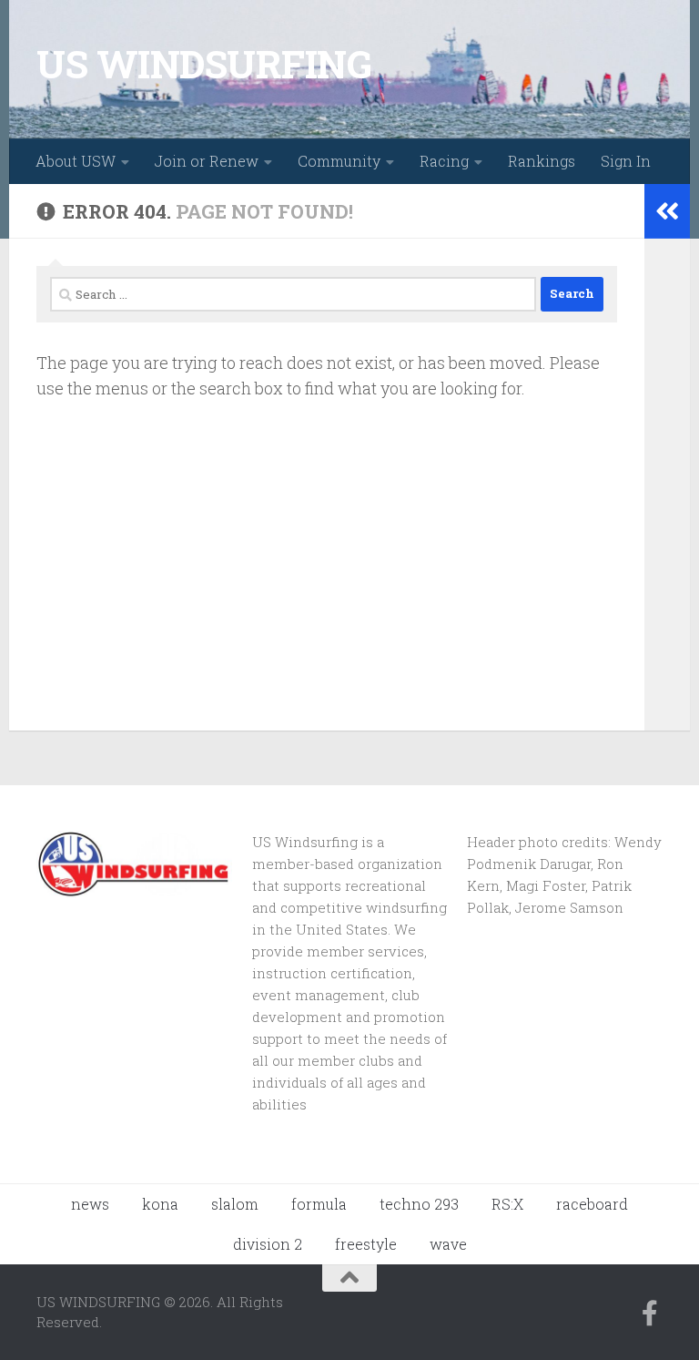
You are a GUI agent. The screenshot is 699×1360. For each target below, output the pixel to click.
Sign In (626, 160)
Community (339, 160)
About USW (75, 160)
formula (319, 1203)
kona (160, 1203)
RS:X (507, 1203)
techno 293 (419, 1203)
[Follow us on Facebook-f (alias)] (650, 1313)
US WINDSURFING (203, 63)
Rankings (541, 160)
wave (448, 1243)
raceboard (592, 1203)
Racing (444, 160)
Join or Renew (206, 160)
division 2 (267, 1243)
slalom (234, 1203)
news (90, 1203)
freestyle (366, 1243)
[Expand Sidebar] (667, 211)
